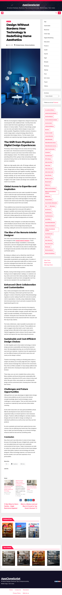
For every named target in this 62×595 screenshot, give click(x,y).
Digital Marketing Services (50, 145)
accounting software (49, 109)
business (47, 129)
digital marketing (48, 139)
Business (46, 29)
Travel (45, 82)
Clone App (47, 33)
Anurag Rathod (9, 558)
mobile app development (50, 188)
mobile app (47, 185)
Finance (46, 45)
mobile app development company (50, 192)
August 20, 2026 (24, 556)
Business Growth (48, 132)
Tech (45, 74)
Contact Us (18, 590)
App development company (51, 119)
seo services (48, 209)
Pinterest (55, 102)
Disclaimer (26, 590)
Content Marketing (49, 136)
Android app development (50, 113)
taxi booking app (49, 233)
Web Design (47, 246)
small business (48, 212)
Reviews (8, 21)
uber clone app (48, 240)
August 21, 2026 (9, 556)
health (45, 49)
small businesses (49, 215)
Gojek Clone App (48, 168)
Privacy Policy (17, 593)
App (45, 21)
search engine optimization (51, 202)
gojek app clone (48, 162)
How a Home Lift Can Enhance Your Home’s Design (32, 488)
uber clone (47, 237)
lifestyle (46, 62)
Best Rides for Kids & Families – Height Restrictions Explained (11, 506)
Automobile (47, 25)
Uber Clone (47, 260)
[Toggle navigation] (59, 13)
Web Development (49, 250)
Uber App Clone (48, 265)
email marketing (48, 155)
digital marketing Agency (50, 142)
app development (49, 116)
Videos (46, 86)
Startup (46, 70)
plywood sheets (48, 199)
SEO (46, 206)
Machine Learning (49, 178)
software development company (50, 229)
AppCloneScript (30, 4)
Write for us (26, 593)
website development (50, 253)
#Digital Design (20, 45)
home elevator (48, 175)
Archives (46, 93)
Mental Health (48, 181)
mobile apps (47, 196)
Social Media (48, 219)
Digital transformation (50, 149)
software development (50, 225)
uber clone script (49, 243)
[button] (56, 13)
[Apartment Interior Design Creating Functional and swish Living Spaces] (21, 488)
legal (45, 58)
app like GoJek (48, 123)
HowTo (46, 53)
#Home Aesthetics (30, 45)
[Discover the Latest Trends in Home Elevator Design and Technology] (9, 483)
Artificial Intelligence (49, 126)
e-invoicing (47, 152)
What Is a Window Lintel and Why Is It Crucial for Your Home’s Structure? (29, 506)
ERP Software (48, 158)
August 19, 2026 (54, 556)
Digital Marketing (48, 37)
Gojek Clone (47, 165)
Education (47, 41)
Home (11, 590)
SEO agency (52, 206)
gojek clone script (49, 172)
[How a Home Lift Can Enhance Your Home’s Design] (32, 483)
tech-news (47, 78)
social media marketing (50, 222)
